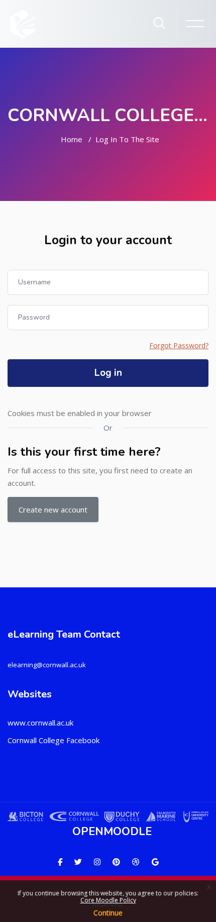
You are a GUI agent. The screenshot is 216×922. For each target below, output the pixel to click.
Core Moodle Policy (108, 900)
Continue (108, 912)
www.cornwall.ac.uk (40, 723)
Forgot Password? (178, 345)
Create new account (53, 509)
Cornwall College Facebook (53, 740)
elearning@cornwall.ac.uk (47, 664)
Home (71, 139)
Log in (108, 372)
